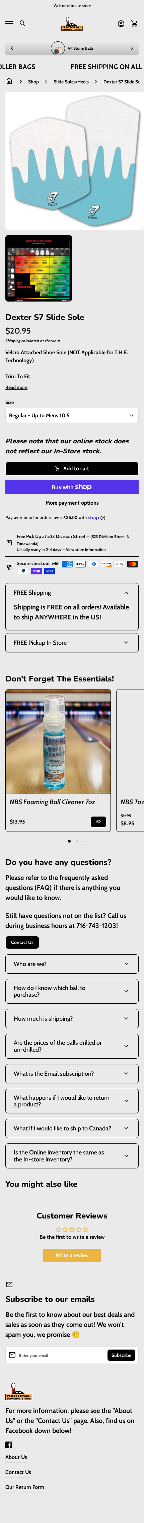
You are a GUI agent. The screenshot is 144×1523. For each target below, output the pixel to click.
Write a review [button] (72, 1255)
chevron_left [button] (12, 48)
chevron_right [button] (132, 48)
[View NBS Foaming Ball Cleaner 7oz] (58, 741)
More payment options (72, 503)
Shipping (12, 340)
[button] (69, 841)
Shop (33, 82)
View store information (86, 549)
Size (9, 402)
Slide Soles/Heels (71, 82)
